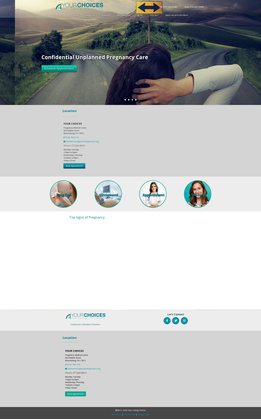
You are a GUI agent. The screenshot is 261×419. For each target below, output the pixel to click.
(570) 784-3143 (72, 137)
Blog (140, 15)
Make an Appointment (176, 15)
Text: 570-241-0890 (194, 6)
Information (123, 15)
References (116, 414)
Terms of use (129, 414)
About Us (90, 15)
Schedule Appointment (43, 68)
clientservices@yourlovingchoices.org (82, 141)
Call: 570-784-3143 (168, 6)
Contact (154, 15)
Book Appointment (74, 165)
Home (75, 15)
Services (106, 15)
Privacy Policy (144, 414)
